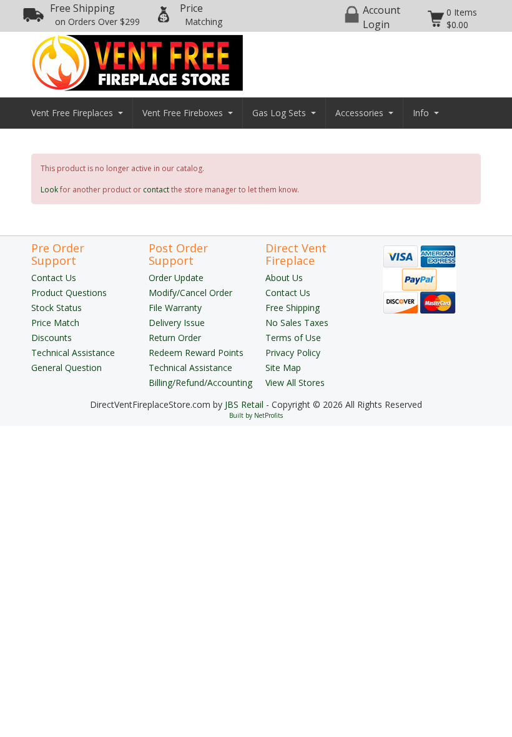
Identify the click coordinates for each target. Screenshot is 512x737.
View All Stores (295, 382)
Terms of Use (293, 338)
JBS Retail (244, 404)
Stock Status (56, 308)
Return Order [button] (175, 338)
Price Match (55, 323)
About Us (284, 278)
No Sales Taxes (296, 323)
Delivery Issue (177, 323)
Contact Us (53, 278)
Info (421, 113)
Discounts (51, 338)
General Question (66, 367)
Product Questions (69, 293)
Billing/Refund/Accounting (200, 382)
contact (156, 189)
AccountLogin (381, 17)
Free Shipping (95, 14)
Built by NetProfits (256, 415)
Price (201, 14)
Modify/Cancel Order (190, 293)
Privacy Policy (292, 353)
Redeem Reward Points (196, 353)
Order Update (176, 278)
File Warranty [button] (175, 308)
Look (49, 189)
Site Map (283, 367)
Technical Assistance (73, 353)
